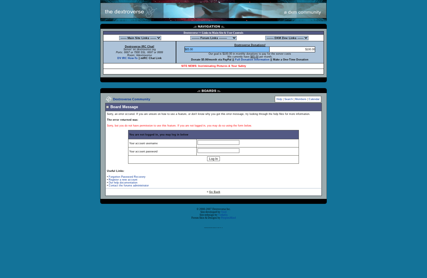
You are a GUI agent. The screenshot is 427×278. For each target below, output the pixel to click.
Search (288, 99)
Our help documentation (123, 182)
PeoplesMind (228, 217)
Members (300, 99)
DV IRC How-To (127, 58)
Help (279, 99)
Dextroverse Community (131, 99)
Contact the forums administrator (129, 185)
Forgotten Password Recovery (127, 176)
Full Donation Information (252, 59)
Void (224, 212)
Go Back (214, 191)
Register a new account (123, 179)
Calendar (314, 99)
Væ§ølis (223, 214)
